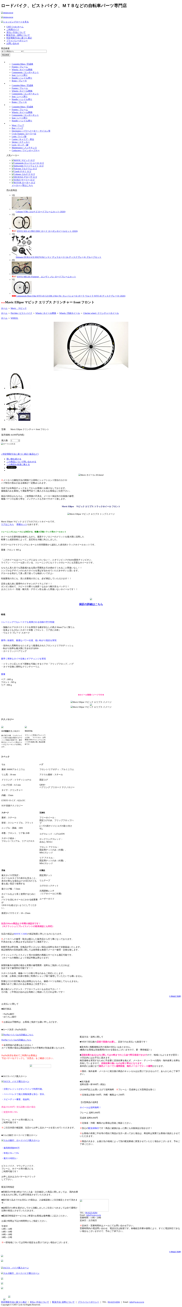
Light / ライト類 (19, 136)
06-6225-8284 (91, 1213)
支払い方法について (16, 32)
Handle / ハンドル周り (22, 78)
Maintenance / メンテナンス (24, 148)
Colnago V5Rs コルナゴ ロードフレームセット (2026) (40, 212)
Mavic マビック (19, 308)
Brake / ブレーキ (19, 81)
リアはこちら (7, 524)
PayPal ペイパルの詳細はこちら (16, 1040)
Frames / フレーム (20, 67)
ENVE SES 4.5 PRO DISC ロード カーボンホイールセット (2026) (47, 231)
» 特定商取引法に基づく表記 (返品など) (20, 454)
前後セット (22, 524)
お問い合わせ (12, 43)
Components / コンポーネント (25, 72)
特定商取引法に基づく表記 (19, 38)
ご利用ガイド (12, 29)
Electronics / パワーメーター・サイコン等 (31, 131)
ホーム (4, 308)
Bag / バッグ (17, 128)
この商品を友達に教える (18, 464)
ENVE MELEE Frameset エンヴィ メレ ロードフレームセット (46, 277)
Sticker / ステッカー (21, 142)
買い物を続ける (13, 459)
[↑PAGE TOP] (175, 996)
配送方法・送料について (18, 35)
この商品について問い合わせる (21, 462)
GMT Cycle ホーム (15, 27)
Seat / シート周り (20, 75)
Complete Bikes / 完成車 (22, 64)
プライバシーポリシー (17, 41)
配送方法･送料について (63, 1302)
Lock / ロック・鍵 (20, 145)
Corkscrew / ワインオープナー (26, 150)
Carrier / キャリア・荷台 (23, 139)
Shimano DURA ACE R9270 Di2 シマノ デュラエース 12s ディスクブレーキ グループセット (58, 257)
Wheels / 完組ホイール (69, 313)
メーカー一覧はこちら (22, 185)
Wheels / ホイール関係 (22, 69)
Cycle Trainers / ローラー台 (24, 134)
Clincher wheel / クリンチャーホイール (101, 313)
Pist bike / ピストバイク (21, 313)
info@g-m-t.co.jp (93, 1215)
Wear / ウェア (18, 125)
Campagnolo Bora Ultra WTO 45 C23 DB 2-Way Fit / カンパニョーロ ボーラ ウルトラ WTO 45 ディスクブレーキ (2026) (70, 296)
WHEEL (14, 318)
